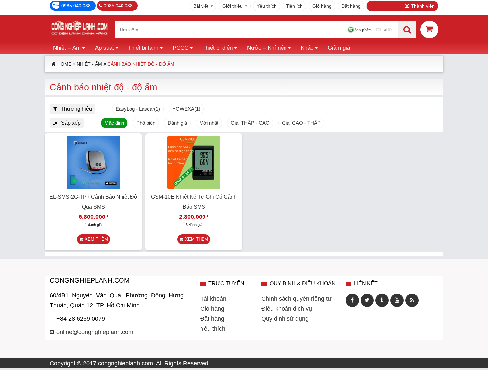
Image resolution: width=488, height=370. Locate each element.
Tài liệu (387, 29)
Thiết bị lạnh (143, 48)
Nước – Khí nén (266, 48)
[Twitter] (367, 300)
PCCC (180, 48)
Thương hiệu (76, 109)
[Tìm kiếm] (407, 29)
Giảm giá (339, 48)
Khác (307, 48)
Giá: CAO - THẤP (301, 123)
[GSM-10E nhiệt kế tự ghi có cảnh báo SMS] (193, 187)
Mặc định (114, 123)
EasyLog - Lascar (138, 109)
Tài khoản (213, 298)
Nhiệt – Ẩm (67, 48)
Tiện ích (294, 6)
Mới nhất (208, 123)
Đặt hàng (351, 6)
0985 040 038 (76, 5)
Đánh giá (177, 123)
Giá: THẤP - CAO (250, 123)
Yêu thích (267, 6)
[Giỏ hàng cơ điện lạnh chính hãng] (429, 29)
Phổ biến (145, 123)
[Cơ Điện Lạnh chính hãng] (79, 29)
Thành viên (423, 6)
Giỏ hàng (322, 6)
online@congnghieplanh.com (94, 332)
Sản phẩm (363, 30)
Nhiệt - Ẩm (89, 64)
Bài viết (200, 6)
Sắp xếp (71, 123)
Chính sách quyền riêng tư (296, 298)
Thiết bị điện (218, 48)
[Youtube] (397, 300)
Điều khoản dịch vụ (286, 308)
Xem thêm (96, 239)
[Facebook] (352, 300)
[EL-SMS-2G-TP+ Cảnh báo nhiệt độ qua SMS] (93, 187)
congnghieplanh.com (125, 363)
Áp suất (104, 48)
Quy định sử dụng (285, 318)
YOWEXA (186, 109)
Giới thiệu (232, 6)
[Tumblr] (382, 300)
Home (64, 64)
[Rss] (412, 300)
